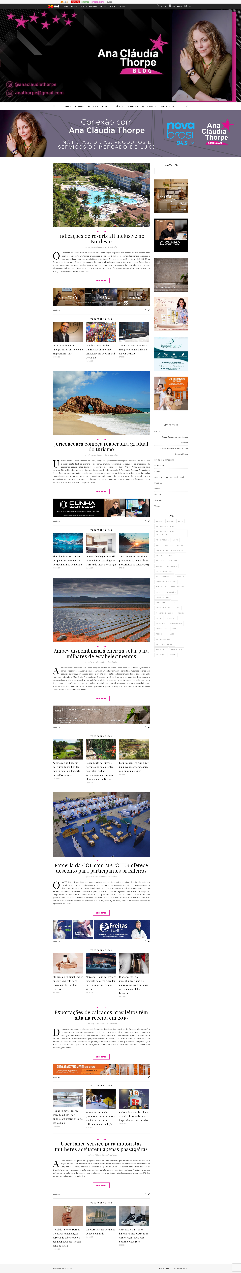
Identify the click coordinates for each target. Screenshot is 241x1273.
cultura (173, 561)
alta (180, 521)
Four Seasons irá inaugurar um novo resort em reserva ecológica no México (134, 766)
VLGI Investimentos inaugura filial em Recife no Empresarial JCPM (68, 349)
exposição (161, 587)
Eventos (106, 106)
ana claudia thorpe (166, 526)
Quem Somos (149, 106)
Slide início (158, 500)
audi (158, 545)
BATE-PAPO (177, 6)
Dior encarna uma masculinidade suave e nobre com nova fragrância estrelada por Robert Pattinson (133, 984)
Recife (175, 629)
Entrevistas (159, 465)
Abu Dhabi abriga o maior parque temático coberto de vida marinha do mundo (67, 560)
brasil (159, 556)
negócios (171, 618)
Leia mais (101, 280)
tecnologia (176, 649)
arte (175, 540)
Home (68, 106)
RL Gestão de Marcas (180, 1268)
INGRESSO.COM (70, 6)
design (159, 566)
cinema (170, 556)
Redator (56, 310)
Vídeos (119, 106)
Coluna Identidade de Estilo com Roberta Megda (174, 451)
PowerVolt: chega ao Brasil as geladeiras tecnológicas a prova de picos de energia (101, 560)
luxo (177, 608)
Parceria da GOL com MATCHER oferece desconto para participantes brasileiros (101, 868)
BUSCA (163, 6)
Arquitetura (162, 540)
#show (170, 521)
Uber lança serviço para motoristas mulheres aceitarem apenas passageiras (101, 1146)
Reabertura (161, 629)
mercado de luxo (164, 613)
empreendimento (164, 571)
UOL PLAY (112, 6)
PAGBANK (93, 6)
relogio (160, 634)
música (181, 613)
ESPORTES (85, 2)
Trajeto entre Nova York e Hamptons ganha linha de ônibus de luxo (133, 349)
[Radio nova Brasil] (120, 156)
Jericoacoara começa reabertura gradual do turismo (101, 446)
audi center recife (174, 545)
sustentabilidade (165, 644)
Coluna (79, 106)
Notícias (93, 106)
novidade (160, 623)
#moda (159, 521)
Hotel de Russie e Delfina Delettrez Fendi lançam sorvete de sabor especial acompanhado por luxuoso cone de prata (67, 1237)
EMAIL (190, 6)
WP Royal (68, 1268)
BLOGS (109, 2)
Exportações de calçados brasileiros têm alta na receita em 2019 (101, 1015)
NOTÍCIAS (75, 2)
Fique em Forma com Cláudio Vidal (169, 477)
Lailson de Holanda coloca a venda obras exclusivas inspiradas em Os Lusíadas (133, 1116)
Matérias (133, 106)
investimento (163, 597)
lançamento (162, 602)
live (175, 602)
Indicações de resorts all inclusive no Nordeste (101, 238)
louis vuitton (163, 608)
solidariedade (163, 639)
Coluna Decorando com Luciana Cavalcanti (175, 440)
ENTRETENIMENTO (98, 2)
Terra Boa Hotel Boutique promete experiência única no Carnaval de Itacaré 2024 (134, 560)
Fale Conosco (168, 106)
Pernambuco (176, 623)
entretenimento (164, 576)
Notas (157, 488)
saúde (171, 634)
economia (172, 566)
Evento (180, 576)
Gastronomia (177, 587)
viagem (172, 655)
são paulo (161, 649)
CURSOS (102, 6)
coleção (160, 561)
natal (159, 618)
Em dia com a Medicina (164, 460)
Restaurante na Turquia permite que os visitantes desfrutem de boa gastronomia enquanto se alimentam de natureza (100, 770)
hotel (159, 592)
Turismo (160, 655)
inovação (171, 592)
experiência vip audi (166, 582)
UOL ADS (121, 6)
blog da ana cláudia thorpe (170, 550)
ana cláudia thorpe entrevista (166, 533)
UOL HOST (83, 6)
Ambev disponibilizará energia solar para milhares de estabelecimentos (101, 653)
